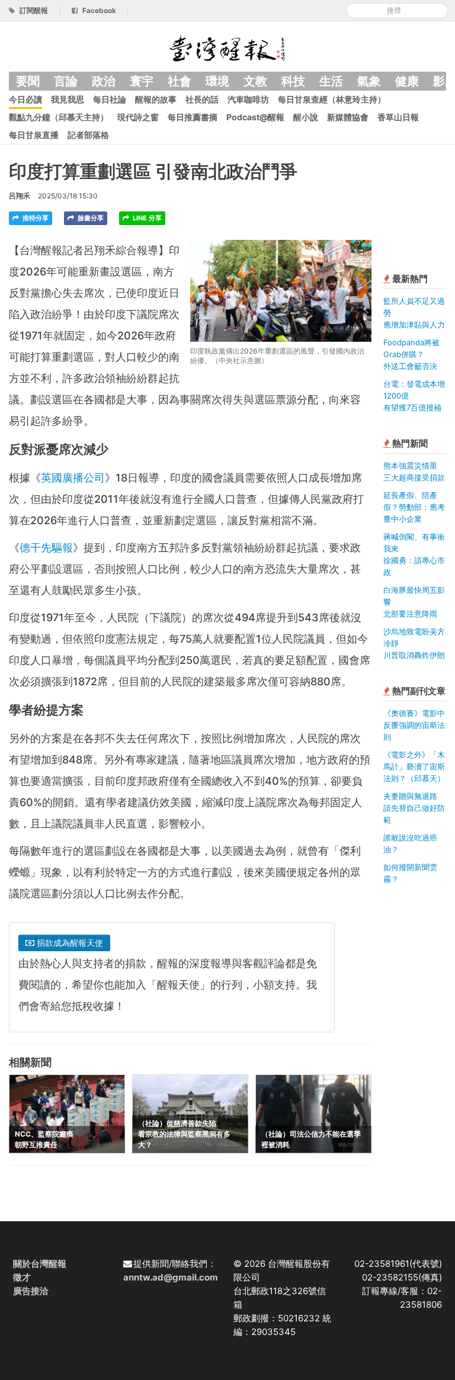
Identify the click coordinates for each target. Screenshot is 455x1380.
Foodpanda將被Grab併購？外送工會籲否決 (411, 354)
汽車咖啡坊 (248, 99)
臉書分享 (90, 218)
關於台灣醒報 (39, 1263)
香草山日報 (398, 117)
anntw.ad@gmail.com (170, 1277)
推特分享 (35, 218)
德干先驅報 (46, 547)
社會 (179, 81)
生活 (331, 81)
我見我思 (67, 99)
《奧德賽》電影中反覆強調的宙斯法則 (414, 725)
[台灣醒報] (227, 47)
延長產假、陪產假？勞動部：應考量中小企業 (414, 507)
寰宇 (141, 81)
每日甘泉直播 (34, 135)
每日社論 (109, 99)
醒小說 (305, 117)
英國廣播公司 (73, 477)
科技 (293, 81)
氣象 (369, 81)
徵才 (22, 1277)
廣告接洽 (31, 1290)
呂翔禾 (19, 195)
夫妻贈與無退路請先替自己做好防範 (414, 807)
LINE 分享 (146, 218)
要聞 (28, 81)
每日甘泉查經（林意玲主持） (332, 99)
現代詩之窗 (138, 117)
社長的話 (202, 99)
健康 (407, 81)
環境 (217, 81)
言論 (66, 81)
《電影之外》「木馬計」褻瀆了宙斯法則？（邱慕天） (414, 766)
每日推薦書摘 (192, 117)
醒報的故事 (156, 99)
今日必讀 (25, 99)
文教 (255, 81)
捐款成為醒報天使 (68, 943)
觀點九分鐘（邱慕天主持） (58, 117)
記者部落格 (88, 135)
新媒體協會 (348, 117)
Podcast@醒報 (255, 117)
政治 (104, 81)
